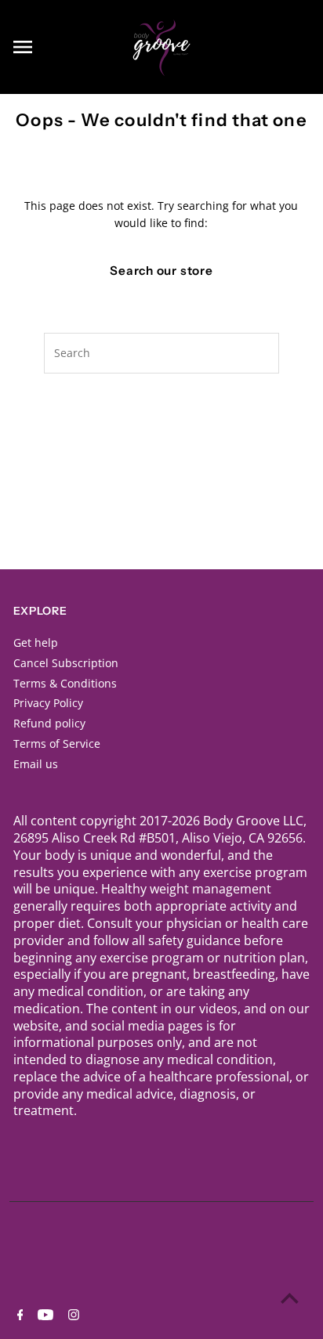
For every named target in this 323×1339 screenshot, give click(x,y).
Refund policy (49, 723)
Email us (35, 763)
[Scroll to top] (289, 1298)
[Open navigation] (62, 47)
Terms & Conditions (65, 683)
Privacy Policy (48, 702)
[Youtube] (43, 1315)
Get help (35, 642)
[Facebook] (18, 1315)
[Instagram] (71, 1315)
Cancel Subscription (65, 662)
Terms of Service (56, 743)
